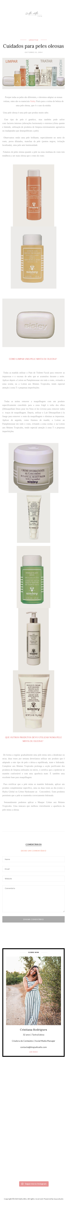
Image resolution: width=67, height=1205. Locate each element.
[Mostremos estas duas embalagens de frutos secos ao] (33, 1142)
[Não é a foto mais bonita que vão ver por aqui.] (33, 1113)
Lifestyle (33, 40)
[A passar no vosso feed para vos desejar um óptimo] (33, 1089)
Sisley (33, 101)
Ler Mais (33, 1052)
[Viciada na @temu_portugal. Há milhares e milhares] (33, 1166)
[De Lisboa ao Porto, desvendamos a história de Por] (33, 1099)
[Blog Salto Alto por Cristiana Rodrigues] (33, 13)
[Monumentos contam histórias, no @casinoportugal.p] (33, 1127)
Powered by (53, 1199)
